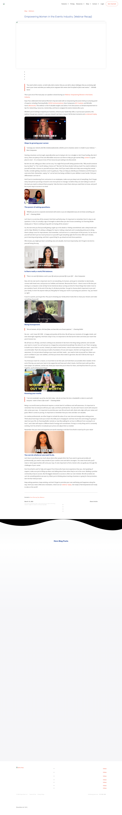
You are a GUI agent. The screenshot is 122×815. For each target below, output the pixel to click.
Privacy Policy (41, 794)
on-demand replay (91, 114)
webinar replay (66, 485)
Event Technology (21, 738)
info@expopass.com (93, 794)
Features (64, 4)
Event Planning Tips (34, 497)
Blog (25, 11)
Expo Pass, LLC (23, 794)
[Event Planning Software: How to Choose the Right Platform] (61, 711)
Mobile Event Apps (21, 667)
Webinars (31, 11)
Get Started (112, 4)
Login (102, 4)
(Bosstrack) (32, 105)
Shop (87, 4)
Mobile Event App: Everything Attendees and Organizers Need (38, 672)
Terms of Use (32, 794)
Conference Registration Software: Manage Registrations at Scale (39, 601)
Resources (79, 4)
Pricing (72, 4)
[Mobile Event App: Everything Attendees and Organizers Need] (61, 640)
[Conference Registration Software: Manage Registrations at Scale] (61, 569)
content (86, 157)
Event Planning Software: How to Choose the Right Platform (37, 742)
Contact (94, 4)
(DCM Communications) (55, 103)
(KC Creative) (79, 103)
